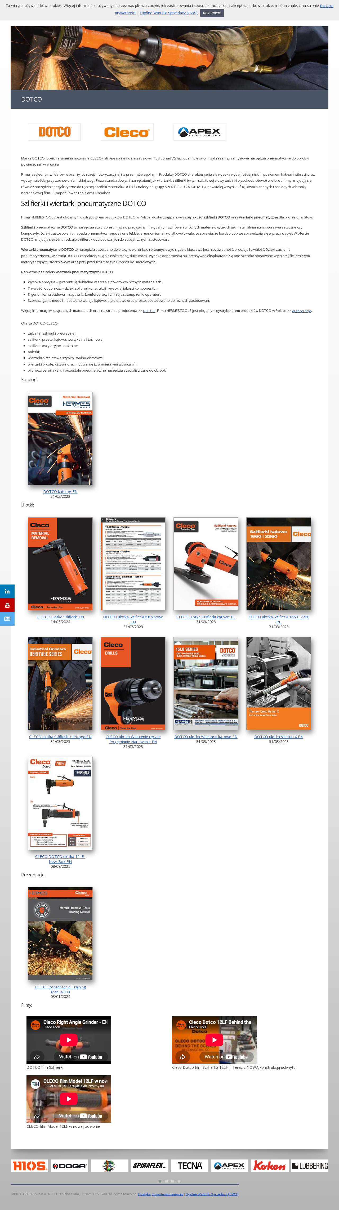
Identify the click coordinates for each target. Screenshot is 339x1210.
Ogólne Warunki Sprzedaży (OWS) (212, 1194)
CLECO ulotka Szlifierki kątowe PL (205, 617)
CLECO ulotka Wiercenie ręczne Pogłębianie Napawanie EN (133, 739)
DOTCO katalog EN (60, 491)
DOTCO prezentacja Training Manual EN (60, 989)
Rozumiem (212, 12)
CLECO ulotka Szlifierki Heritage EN (60, 736)
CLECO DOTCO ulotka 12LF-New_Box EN (60, 859)
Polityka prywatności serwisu (160, 1194)
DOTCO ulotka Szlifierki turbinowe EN (133, 619)
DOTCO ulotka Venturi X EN (278, 736)
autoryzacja (301, 310)
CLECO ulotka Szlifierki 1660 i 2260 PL (279, 619)
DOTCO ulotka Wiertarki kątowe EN (206, 736)
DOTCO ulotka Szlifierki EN (60, 617)
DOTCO (149, 310)
